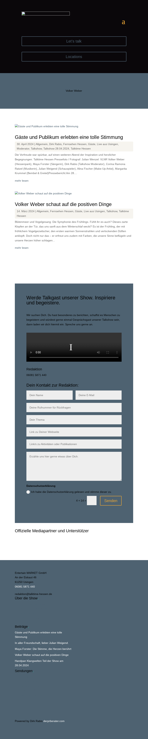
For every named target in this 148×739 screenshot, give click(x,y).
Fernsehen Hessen (75, 144)
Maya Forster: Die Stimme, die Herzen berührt (43, 648)
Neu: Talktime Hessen (34, 604)
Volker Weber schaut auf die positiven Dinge (63, 204)
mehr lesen (22, 180)
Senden (110, 501)
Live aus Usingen (107, 144)
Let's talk (74, 41)
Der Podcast (28, 695)
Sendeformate (29, 622)
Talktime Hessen (81, 148)
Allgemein (42, 144)
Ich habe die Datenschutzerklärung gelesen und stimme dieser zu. (71, 491)
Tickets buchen (30, 681)
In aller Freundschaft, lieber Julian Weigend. (42, 642)
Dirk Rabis (55, 144)
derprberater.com (54, 721)
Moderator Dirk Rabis (34, 608)
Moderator (23, 148)
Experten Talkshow (32, 617)
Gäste (91, 144)
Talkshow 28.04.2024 (56, 148)
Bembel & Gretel (31, 686)
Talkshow (36, 148)
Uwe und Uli (28, 690)
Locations (74, 57)
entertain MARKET (32, 613)
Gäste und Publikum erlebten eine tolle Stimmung (69, 137)
